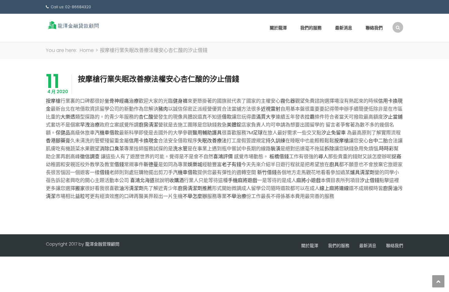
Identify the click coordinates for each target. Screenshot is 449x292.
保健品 (63, 132)
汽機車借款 (107, 132)
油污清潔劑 (131, 188)
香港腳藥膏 (58, 140)
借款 (227, 116)
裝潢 (275, 148)
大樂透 (67, 116)
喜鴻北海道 (142, 180)
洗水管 (180, 148)
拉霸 (310, 116)
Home (87, 50)
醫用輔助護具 (207, 132)
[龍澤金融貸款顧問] (72, 25)
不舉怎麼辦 (195, 196)
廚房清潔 (148, 124)
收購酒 (176, 180)
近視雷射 (270, 108)
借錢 (119, 164)
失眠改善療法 (212, 140)
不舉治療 (236, 196)
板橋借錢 (279, 156)
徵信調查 (90, 156)
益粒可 (82, 196)
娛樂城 (195, 164)
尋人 (323, 156)
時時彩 (386, 148)
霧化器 (287, 100)
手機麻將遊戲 (242, 180)
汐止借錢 (369, 180)
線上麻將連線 (334, 188)
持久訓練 (275, 140)
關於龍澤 (278, 28)
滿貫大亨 (266, 116)
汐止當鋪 (393, 116)
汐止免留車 (333, 132)
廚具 (334, 164)
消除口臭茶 (112, 148)
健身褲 (180, 100)
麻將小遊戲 (308, 180)
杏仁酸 (146, 116)
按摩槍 (53, 100)
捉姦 (396, 156)
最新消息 (343, 28)
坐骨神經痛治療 (121, 100)
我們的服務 (311, 28)
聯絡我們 (374, 28)
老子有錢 (231, 164)
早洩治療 (90, 124)
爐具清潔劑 (362, 172)
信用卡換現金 (143, 140)
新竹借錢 (267, 172)
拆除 (329, 148)
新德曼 (151, 164)
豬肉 (163, 108)
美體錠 (234, 124)
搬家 (80, 188)
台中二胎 (378, 140)
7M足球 (254, 132)
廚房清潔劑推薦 (195, 188)
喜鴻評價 (223, 156)
